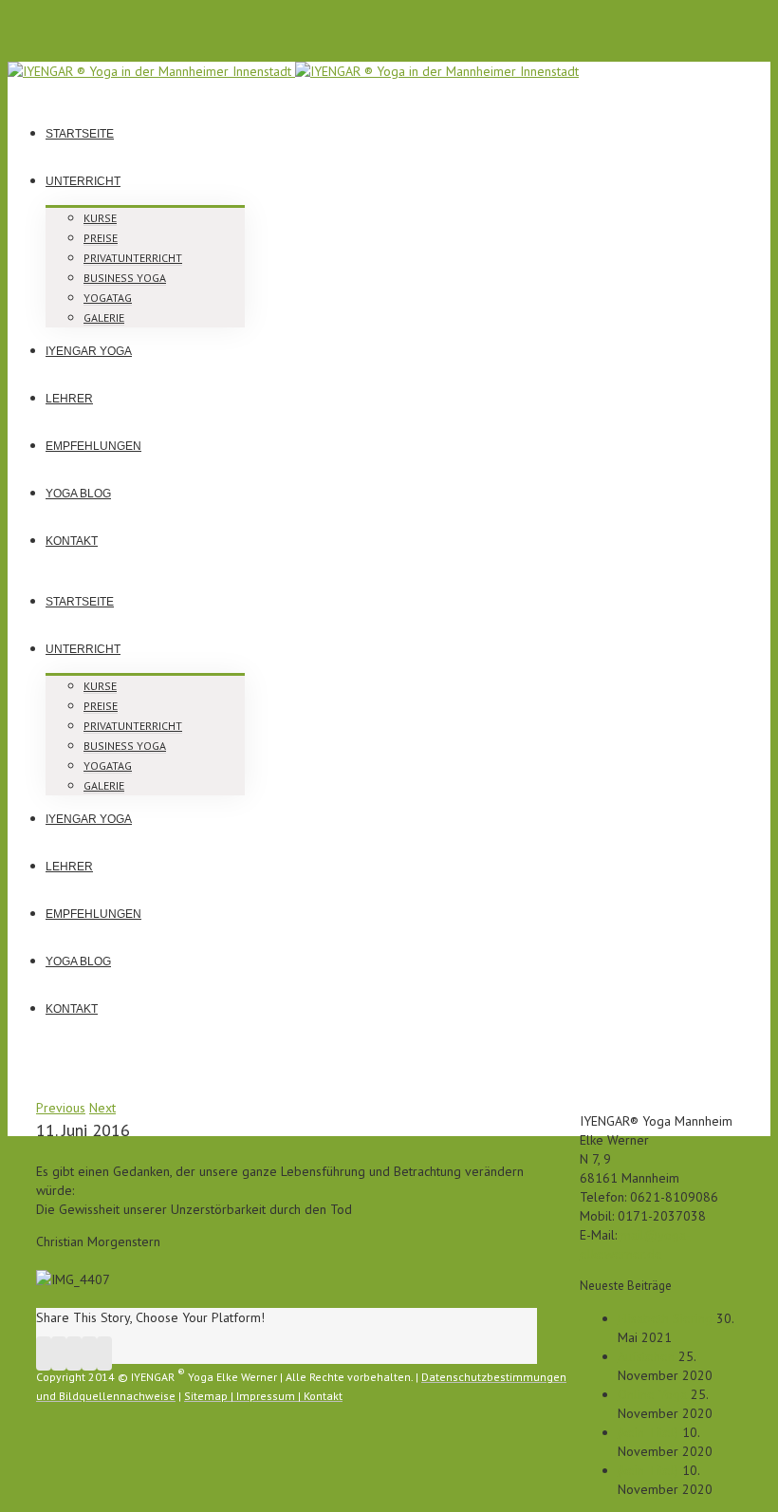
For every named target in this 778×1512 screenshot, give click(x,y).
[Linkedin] (89, 1353)
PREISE (100, 238)
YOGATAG (107, 297)
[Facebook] (43, 1353)
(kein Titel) (648, 1432)
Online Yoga (652, 1394)
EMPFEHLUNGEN (93, 446)
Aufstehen (646, 1356)
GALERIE (103, 317)
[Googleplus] (74, 1353)
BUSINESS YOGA (124, 278)
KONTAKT (72, 541)
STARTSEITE (80, 133)
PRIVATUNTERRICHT (132, 258)
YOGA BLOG (78, 493)
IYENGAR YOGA (89, 351)
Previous (60, 1107)
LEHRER (69, 398)
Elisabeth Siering (665, 1318)
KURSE (100, 218)
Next (102, 1107)
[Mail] (104, 1353)
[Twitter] (58, 1353)
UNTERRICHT (83, 181)
